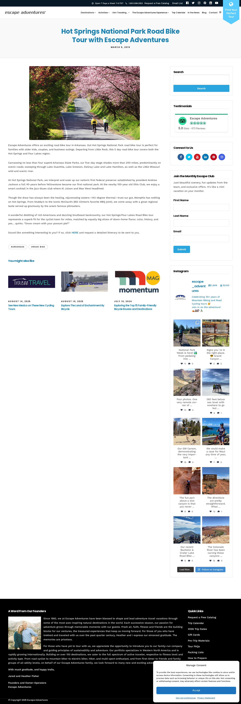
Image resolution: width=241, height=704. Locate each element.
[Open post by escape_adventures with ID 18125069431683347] (215, 431)
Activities (103, 12)
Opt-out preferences (186, 698)
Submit (181, 249)
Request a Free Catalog (156, 3)
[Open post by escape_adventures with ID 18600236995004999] (187, 530)
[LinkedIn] (210, 3)
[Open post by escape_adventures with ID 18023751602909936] (187, 333)
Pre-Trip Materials (199, 640)
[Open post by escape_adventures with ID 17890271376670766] (187, 431)
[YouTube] (216, 3)
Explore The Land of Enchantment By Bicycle (82, 307)
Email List (177, 3)
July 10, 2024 (123, 301)
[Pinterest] (205, 3)
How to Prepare (197, 658)
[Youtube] (197, 157)
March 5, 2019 (120, 47)
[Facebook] (187, 3)
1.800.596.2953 (136, 3)
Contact (213, 12)
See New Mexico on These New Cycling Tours (31, 307)
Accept (196, 690)
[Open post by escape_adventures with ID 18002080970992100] (215, 382)
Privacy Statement (206, 698)
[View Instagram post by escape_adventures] (197, 343)
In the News (194, 12)
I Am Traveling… (120, 12)
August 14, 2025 (19, 301)
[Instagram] (199, 3)
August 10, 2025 (72, 301)
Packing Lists (196, 652)
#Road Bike (38, 247)
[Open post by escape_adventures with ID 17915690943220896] (215, 480)
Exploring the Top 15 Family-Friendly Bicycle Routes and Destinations (135, 307)
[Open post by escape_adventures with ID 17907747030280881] (187, 480)
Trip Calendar (178, 12)
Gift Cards (194, 634)
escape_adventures (186, 324)
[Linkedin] (205, 157)
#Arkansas (17, 247)
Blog (204, 12)
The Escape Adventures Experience (149, 12)
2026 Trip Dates (197, 629)
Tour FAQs (194, 646)
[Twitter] (193, 3)
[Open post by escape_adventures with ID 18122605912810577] (215, 333)
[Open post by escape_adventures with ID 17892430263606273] (187, 382)
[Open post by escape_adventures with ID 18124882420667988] (215, 530)
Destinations (87, 12)
